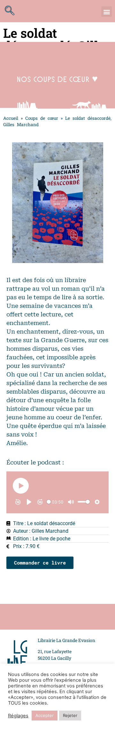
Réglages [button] (18, 716)
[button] (106, 11)
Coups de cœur (41, 118)
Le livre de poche (51, 539)
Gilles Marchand (50, 531)
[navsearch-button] (11, 11)
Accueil (10, 118)
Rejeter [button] (70, 715)
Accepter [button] (44, 715)
